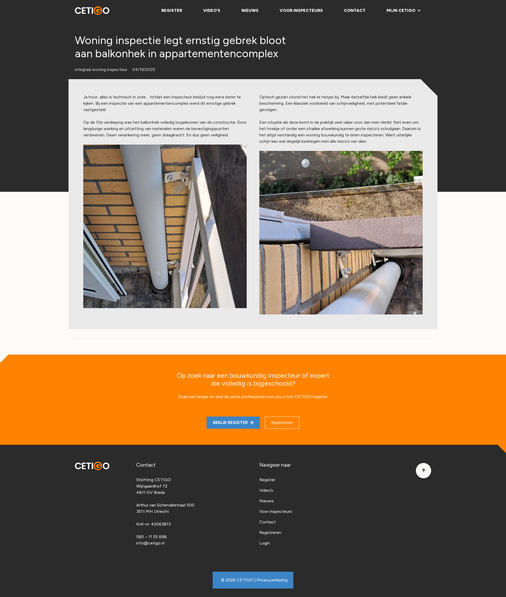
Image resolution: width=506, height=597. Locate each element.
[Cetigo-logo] (92, 10)
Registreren (270, 532)
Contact (267, 521)
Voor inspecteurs (275, 511)
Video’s (266, 490)
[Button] (423, 470)
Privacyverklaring (272, 579)
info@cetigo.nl (150, 543)
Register (267, 479)
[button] (418, 10)
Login (264, 543)
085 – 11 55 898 (151, 536)
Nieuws (266, 500)
